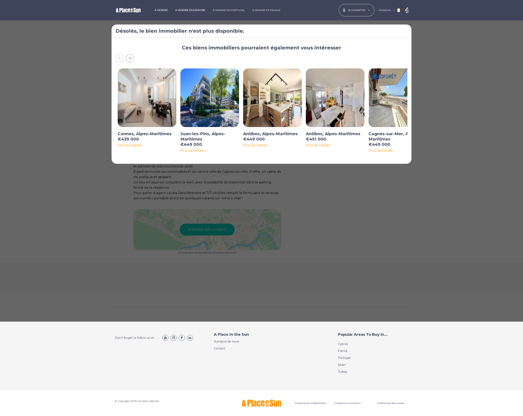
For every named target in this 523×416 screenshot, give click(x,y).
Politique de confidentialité (310, 403)
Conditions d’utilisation (347, 403)
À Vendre (161, 10)
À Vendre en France (266, 10)
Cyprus (343, 344)
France (343, 351)
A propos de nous (226, 341)
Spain (342, 365)
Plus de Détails (130, 145)
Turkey (343, 372)
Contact (219, 348)
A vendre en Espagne (190, 10)
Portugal (344, 358)
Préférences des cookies (390, 403)
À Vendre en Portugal (229, 10)
